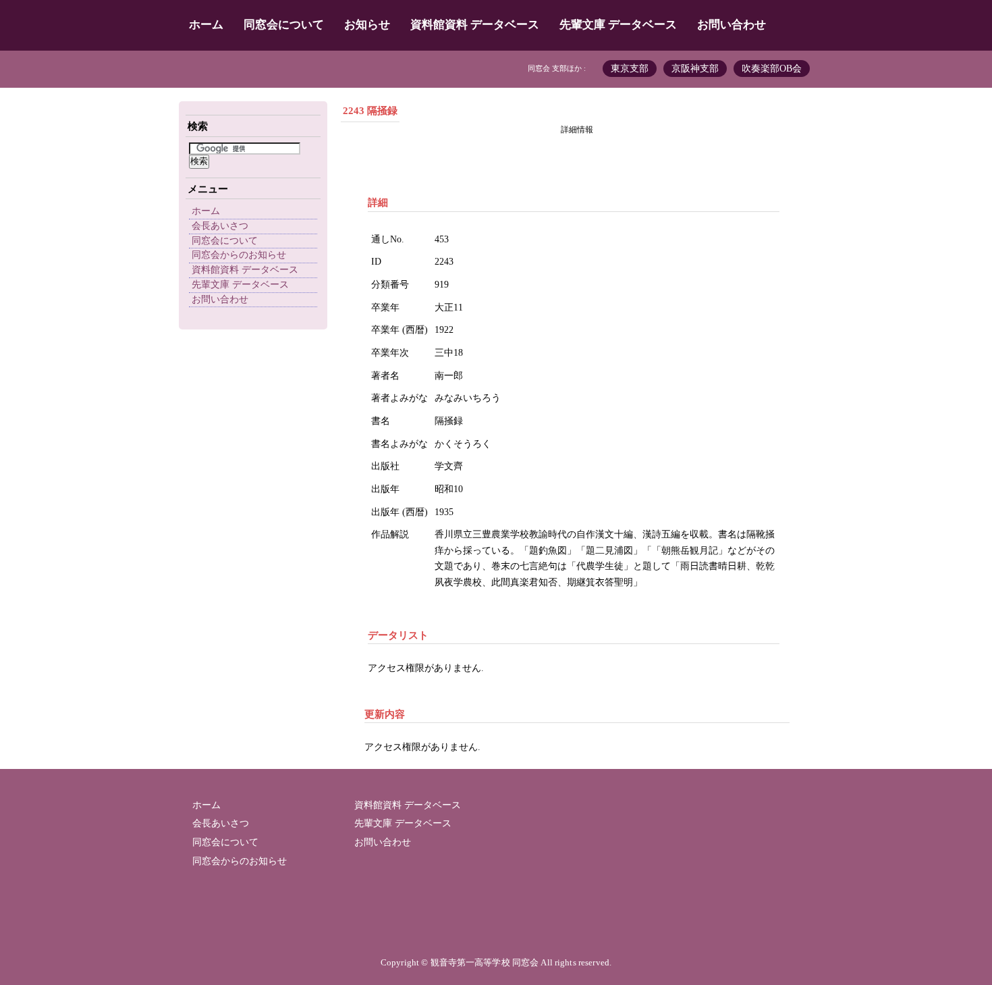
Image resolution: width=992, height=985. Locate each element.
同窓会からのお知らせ (239, 255)
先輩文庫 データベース (618, 24)
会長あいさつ (220, 226)
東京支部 (630, 68)
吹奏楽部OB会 (772, 68)
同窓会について (284, 24)
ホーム (206, 24)
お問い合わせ (731, 24)
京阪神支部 (695, 68)
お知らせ (367, 24)
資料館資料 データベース (474, 24)
